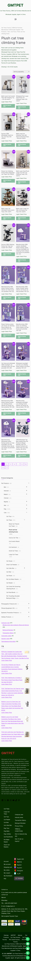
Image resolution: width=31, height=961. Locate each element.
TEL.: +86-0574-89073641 (9, 903)
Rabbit (7, 494)
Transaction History (8, 633)
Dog (7, 509)
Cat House (10, 561)
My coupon (7, 873)
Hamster (7, 490)
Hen (6, 505)
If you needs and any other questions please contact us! (14, 893)
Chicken (7, 498)
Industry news (5, 638)
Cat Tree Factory (15, 937)
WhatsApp (4, 900)
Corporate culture (6, 635)
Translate (20, 878)
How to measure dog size (21, 835)
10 (25, 464)
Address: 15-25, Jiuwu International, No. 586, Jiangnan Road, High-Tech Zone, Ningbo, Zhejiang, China (14, 911)
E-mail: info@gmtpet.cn (8, 906)
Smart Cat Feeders (12, 564)
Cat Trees (13, 31)
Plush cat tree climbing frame (13, 532)
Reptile (7, 501)
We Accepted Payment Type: (9, 916)
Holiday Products (7, 617)
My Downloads (8, 875)
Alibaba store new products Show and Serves (16, 625)
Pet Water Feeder (6, 841)
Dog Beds (6, 831)
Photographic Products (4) (10, 604)
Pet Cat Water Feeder (13, 579)
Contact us (4, 889)
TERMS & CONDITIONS (19, 830)
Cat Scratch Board (14, 542)
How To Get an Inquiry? (19, 840)
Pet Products (6, 483)
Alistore (20, 935)
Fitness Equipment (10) (9, 608)
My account (7, 864)
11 (3, 467)
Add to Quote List (7, 105)
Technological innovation (8, 641)
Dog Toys (6, 828)
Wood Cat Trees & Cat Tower (14, 525)
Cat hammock (14, 547)
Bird (6, 487)
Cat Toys (10, 516)
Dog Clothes (7, 834)
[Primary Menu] (15, 19)
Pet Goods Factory (14, 939)
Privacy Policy (19, 826)
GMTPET (16, 5)
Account (6, 861)
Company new (5, 622)
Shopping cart (8, 867)
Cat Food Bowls (12, 592)
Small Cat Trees (15, 551)
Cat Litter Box (11, 568)
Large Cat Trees (13, 555)
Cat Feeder (10, 583)
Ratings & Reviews (8, 630)
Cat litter (10, 572)
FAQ (5, 878)
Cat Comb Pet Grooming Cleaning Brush (13, 587)
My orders (7, 870)
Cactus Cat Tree (14, 537)
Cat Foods (10, 575)
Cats (8, 31)
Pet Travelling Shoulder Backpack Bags (13, 597)
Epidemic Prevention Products (11, 612)
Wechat (3, 897)
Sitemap (6, 935)
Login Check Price (6, 102)
